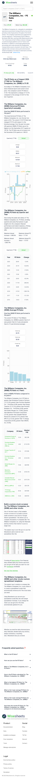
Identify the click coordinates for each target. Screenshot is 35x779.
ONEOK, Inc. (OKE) (9, 496)
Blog (23, 727)
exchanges (10, 566)
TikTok (24, 735)
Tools (5, 743)
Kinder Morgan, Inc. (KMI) (10, 465)
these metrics (15, 560)
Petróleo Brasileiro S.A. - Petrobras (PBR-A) (10, 444)
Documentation (8, 727)
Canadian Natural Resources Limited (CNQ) (10, 479)
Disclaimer (6, 772)
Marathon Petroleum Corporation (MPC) (10, 471)
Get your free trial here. (11, 570)
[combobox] (17, 8)
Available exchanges (9, 735)
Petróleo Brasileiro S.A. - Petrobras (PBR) (10, 458)
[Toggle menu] (31, 3)
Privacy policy (7, 764)
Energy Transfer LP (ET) (10, 451)
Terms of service (8, 768)
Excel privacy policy (9, 760)
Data (4, 731)
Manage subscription (9, 747)
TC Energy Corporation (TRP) (10, 490)
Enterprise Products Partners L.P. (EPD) (10, 437)
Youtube (24, 731)
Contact (24, 743)
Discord (24, 739)
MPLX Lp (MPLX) (9, 485)
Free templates (8, 739)
